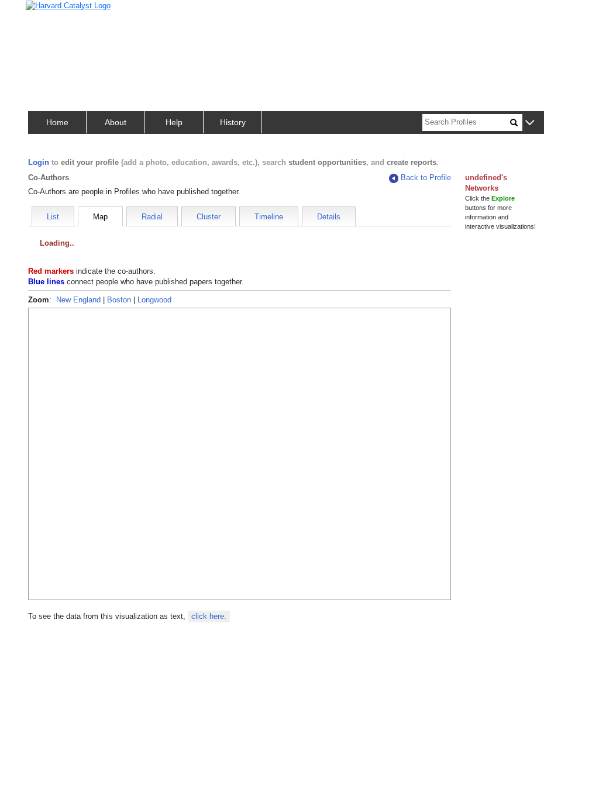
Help (174, 122)
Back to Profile (426, 177)
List (53, 216)
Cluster (209, 216)
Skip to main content (46, 13)
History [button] (233, 122)
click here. (208, 616)
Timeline (268, 216)
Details (328, 216)
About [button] (115, 122)
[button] (529, 123)
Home (57, 122)
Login (38, 162)
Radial (152, 216)
